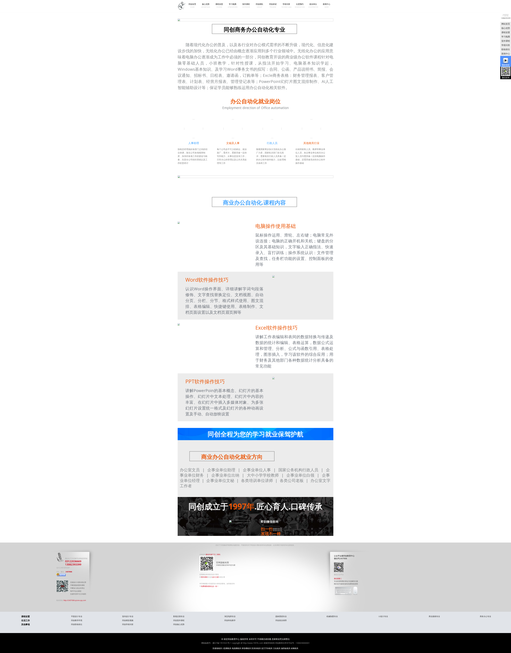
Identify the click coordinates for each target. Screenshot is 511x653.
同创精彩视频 (127, 620)
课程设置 (219, 5)
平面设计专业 (76, 616)
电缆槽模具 (236, 648)
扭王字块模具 (267, 648)
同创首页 (192, 5)
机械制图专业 (332, 616)
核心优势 (205, 5)
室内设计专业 (127, 616)
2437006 (68, 572)
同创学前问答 (127, 624)
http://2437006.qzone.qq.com (74, 600)
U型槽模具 (226, 648)
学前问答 (286, 5)
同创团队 (259, 5)
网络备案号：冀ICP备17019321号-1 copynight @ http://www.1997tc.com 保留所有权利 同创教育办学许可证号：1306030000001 (255, 643)
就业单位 (313, 5)
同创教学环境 (76, 620)
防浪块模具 (256, 648)
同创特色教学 (230, 620)
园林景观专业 (281, 616)
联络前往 (505, 49)
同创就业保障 (281, 620)
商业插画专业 (434, 616)
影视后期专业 (178, 616)
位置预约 (300, 5)
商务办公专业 (485, 616)
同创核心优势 (178, 624)
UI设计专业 (383, 616)
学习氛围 (233, 5)
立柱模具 (277, 648)
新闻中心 (326, 5)
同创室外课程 (178, 620)
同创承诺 (273, 5)
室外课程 (246, 5)
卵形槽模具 (246, 648)
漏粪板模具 (285, 648)
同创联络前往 (76, 624)
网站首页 (505, 23)
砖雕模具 (294, 648)
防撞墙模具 (217, 648)
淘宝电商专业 (230, 616)
